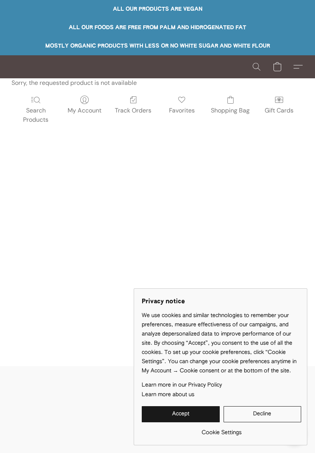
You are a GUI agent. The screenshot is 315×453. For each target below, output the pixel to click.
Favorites (182, 110)
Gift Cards (279, 110)
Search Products (35, 115)
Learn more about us (168, 394)
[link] (221, 429)
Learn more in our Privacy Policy (182, 385)
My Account (84, 110)
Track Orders (133, 110)
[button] (256, 66)
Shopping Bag (230, 110)
